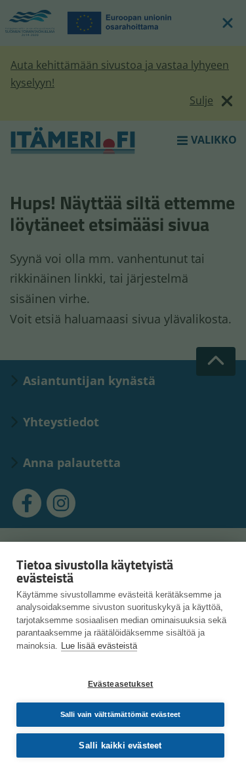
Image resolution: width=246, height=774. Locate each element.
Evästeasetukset (121, 684)
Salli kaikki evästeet (120, 745)
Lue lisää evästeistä (99, 646)
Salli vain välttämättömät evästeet (120, 714)
